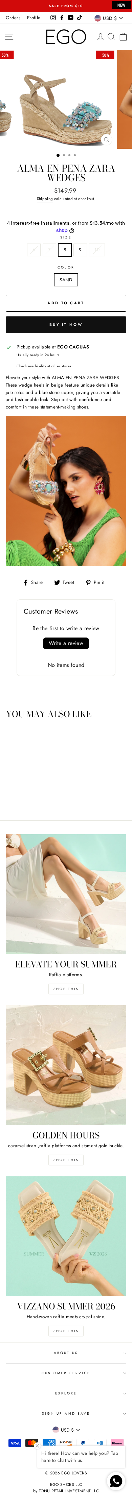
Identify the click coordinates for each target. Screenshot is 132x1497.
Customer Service (66, 1373)
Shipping (45, 198)
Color (66, 267)
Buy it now (66, 324)
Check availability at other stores (44, 366)
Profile (33, 17)
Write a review (66, 643)
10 (97, 249)
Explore (66, 1393)
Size (65, 237)
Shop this (66, 988)
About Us (66, 1352)
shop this (66, 1159)
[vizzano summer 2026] (66, 1236)
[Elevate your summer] (66, 894)
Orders (13, 17)
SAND (66, 279)
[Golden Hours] (66, 1065)
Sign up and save (66, 1413)
